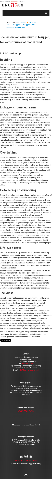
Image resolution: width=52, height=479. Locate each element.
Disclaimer (19, 460)
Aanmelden (26, 411)
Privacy (27, 460)
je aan (19, 425)
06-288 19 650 (28, 363)
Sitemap (34, 460)
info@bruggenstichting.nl (29, 370)
